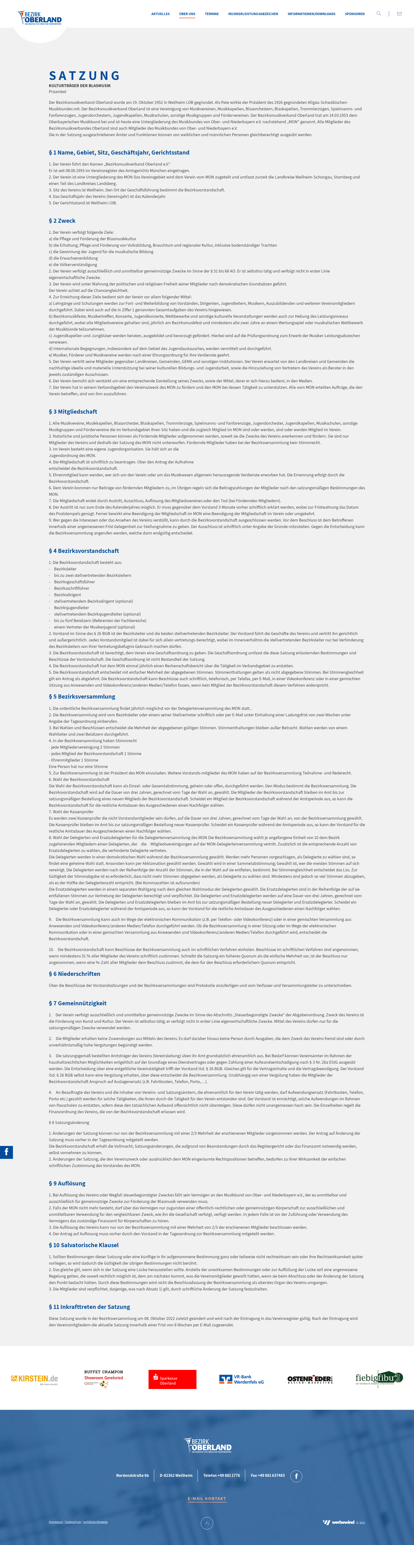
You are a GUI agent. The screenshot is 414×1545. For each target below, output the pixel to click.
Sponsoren (355, 13)
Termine (212, 13)
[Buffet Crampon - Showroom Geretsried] (103, 1383)
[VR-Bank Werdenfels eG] (241, 1383)
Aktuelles (160, 13)
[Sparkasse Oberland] (172, 1383)
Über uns (187, 13)
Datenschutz (73, 1522)
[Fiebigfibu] (379, 1383)
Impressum (56, 1522)
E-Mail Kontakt (207, 1498)
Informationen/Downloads (311, 13)
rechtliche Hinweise (95, 1522)
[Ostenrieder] (310, 1383)
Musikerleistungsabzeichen (253, 13)
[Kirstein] (34, 1383)
